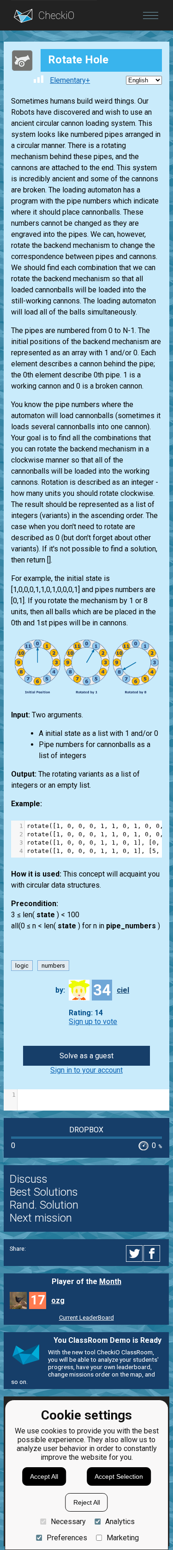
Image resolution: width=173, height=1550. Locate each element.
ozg (58, 1300)
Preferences (67, 1537)
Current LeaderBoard (86, 1317)
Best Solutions (44, 1192)
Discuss (29, 1179)
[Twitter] (134, 1253)
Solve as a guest (86, 1055)
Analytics (120, 1521)
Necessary (68, 1521)
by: (60, 990)
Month (110, 1281)
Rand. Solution (44, 1204)
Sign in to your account (86, 1070)
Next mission (41, 1217)
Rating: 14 (86, 1012)
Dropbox (86, 1129)
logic (22, 965)
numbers (53, 965)
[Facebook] (153, 1253)
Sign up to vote (93, 1021)
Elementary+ (70, 80)
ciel (123, 990)
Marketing (123, 1537)
